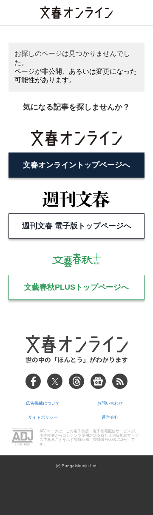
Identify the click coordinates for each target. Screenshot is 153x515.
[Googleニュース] (98, 381)
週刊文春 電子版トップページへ (76, 226)
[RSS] (120, 381)
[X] (54, 381)
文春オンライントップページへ (76, 165)
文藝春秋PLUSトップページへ (76, 287)
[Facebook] (33, 381)
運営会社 (110, 417)
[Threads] (76, 381)
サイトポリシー (43, 417)
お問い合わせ (110, 403)
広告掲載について (43, 403)
